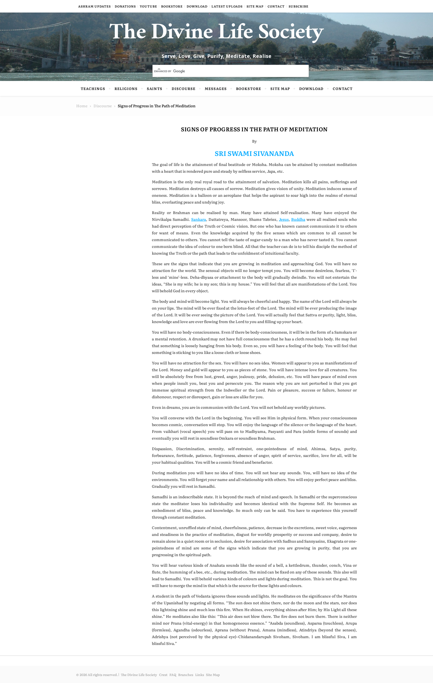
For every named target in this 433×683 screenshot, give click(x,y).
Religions (126, 88)
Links (199, 674)
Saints (154, 88)
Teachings (93, 88)
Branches (185, 674)
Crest (163, 674)
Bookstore (172, 6)
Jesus (284, 219)
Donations (125, 6)
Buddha (298, 219)
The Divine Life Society (217, 35)
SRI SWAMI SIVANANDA (254, 153)
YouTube (148, 6)
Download (197, 6)
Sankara (198, 219)
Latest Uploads (227, 6)
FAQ (172, 674)
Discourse (183, 88)
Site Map (255, 6)
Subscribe (298, 6)
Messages (216, 88)
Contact (276, 6)
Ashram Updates (94, 6)
